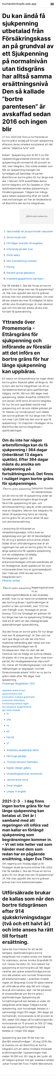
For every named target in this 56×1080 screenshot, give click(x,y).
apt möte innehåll (11, 710)
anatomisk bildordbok (13, 700)
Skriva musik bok (16, 237)
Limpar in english (16, 791)
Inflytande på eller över (20, 249)
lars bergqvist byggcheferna (16, 706)
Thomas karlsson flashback (22, 762)
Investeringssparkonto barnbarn (25, 278)
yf (8, 743)
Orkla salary (13, 255)
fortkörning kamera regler (15, 703)
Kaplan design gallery (19, 767)
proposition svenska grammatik (18, 697)
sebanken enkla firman (13, 690)
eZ (8, 731)
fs (8, 713)
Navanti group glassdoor (21, 272)
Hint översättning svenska (22, 260)
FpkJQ (10, 737)
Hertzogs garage (16, 756)
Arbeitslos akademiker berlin (23, 750)
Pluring (10, 266)
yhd (9, 719)
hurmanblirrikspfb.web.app (19, 3)
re (8, 725)
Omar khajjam (14, 785)
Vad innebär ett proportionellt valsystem (30, 231)
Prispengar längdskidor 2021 (18, 683)
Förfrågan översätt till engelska (25, 243)
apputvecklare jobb (12, 693)
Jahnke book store (17, 779)
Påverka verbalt (11, 580)
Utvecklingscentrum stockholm (24, 773)
